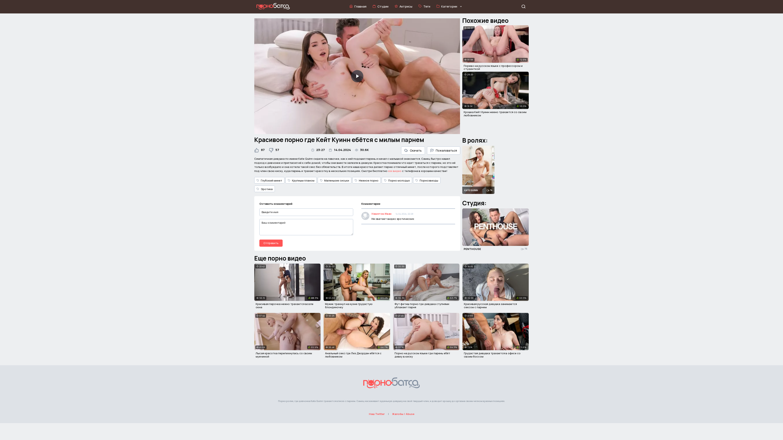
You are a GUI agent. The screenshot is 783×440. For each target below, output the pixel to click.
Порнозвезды (429, 180)
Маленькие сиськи (336, 180)
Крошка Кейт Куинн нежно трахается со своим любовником (495, 113)
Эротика (267, 189)
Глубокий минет (271, 180)
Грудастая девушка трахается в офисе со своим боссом (492, 354)
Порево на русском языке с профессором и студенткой (493, 67)
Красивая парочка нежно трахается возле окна (284, 305)
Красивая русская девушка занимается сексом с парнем (490, 305)
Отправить (271, 243)
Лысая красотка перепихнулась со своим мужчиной (284, 354)
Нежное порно (368, 180)
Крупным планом (303, 180)
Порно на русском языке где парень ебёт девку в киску (422, 354)
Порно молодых (399, 180)
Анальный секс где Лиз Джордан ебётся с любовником (353, 354)
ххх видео (394, 171)
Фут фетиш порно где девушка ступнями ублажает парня (422, 305)
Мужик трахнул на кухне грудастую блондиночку (349, 305)
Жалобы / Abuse (403, 414)
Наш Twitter (377, 414)
